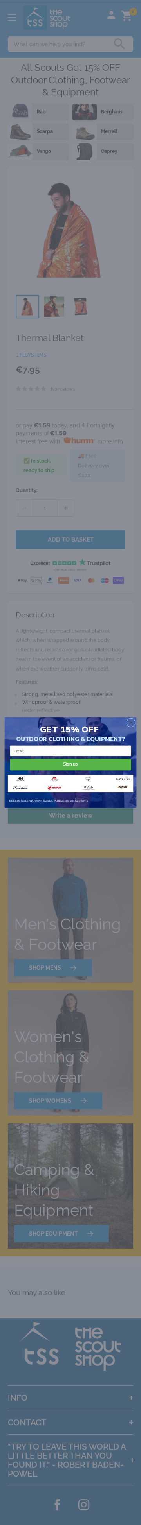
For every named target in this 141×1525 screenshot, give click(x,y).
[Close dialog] (131, 723)
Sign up (70, 764)
